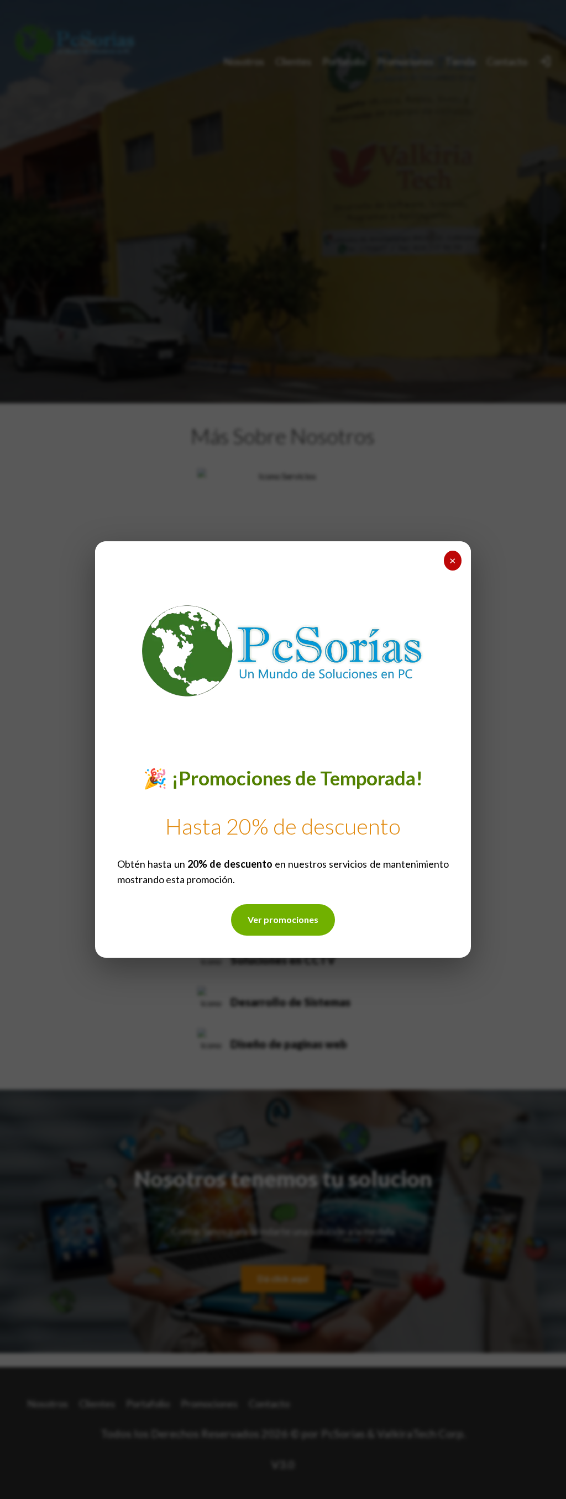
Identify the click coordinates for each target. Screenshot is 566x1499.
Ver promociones (283, 919)
